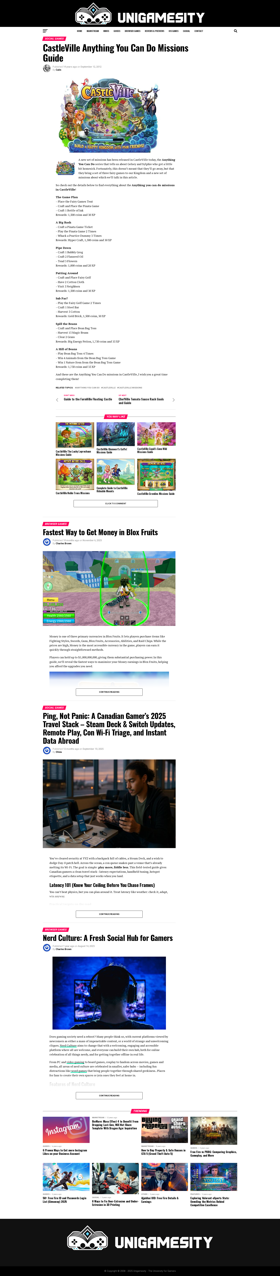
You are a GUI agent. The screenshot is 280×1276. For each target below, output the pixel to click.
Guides (117, 31)
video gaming (75, 1062)
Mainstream (93, 31)
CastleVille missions (130, 388)
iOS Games (173, 31)
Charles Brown (63, 543)
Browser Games (132, 31)
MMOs (106, 31)
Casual (186, 31)
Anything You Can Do (87, 388)
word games (79, 1071)
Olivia (59, 752)
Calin (58, 70)
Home (79, 31)
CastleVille (109, 388)
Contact (198, 31)
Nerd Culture (68, 1045)
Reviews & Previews (154, 31)
